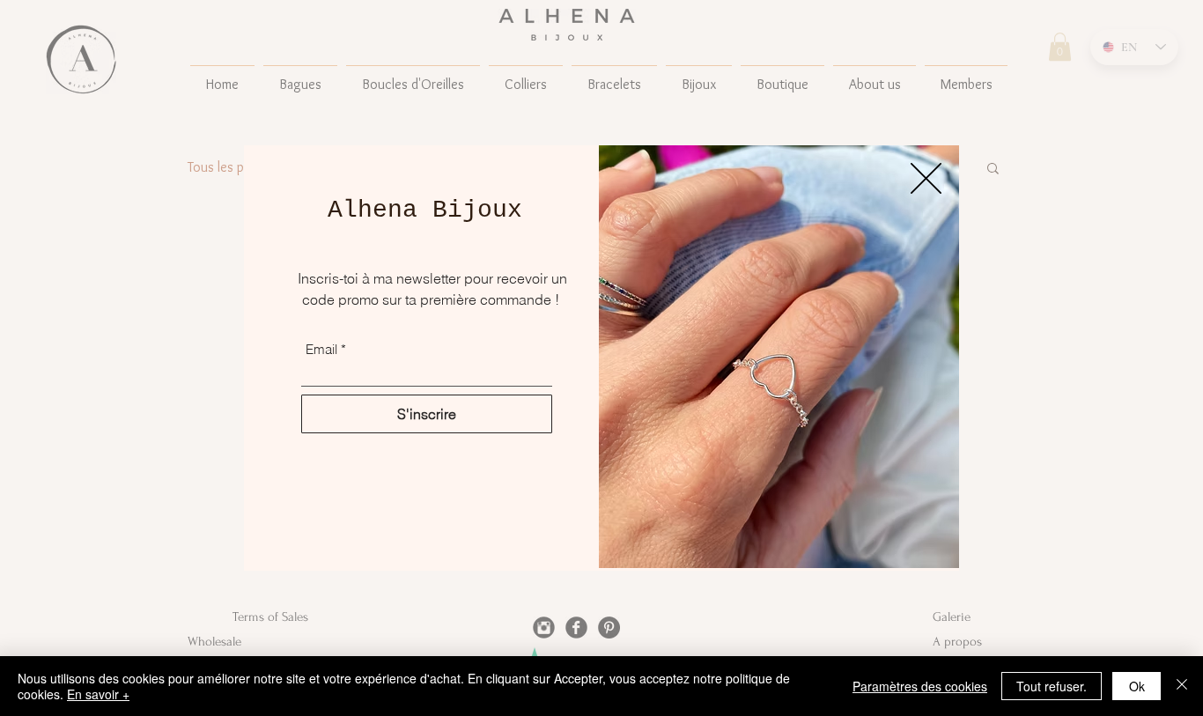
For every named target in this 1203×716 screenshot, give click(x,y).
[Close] (1181, 686)
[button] (926, 178)
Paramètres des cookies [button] (919, 686)
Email (321, 349)
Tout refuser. (1051, 686)
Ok (1137, 686)
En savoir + (98, 694)
